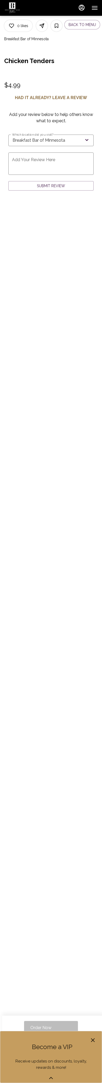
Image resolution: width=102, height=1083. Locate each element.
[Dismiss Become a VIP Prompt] (93, 1040)
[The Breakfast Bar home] (27, 7)
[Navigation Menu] (94, 7)
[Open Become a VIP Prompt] (51, 1078)
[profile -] (81, 7)
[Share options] (42, 26)
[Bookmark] (56, 26)
